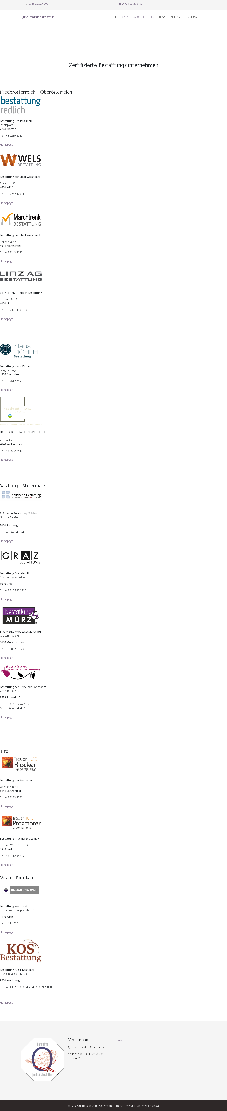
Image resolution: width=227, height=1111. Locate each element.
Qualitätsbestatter (37, 17)
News (162, 17)
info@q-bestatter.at (130, 3)
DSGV (118, 1040)
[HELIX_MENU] (204, 17)
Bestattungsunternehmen (138, 17)
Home (113, 17)
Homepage (6, 144)
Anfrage (193, 17)
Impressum (176, 17)
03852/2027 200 (38, 3)
